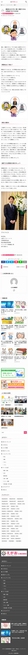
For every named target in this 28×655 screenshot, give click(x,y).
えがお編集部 (14, 287)
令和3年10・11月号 (15, 508)
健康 (4, 13)
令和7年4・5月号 (5, 536)
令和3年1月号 (17, 13)
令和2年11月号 (21, 501)
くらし (4, 464)
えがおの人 (5, 445)
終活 (4, 456)
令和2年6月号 (4, 498)
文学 (4, 473)
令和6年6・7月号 (14, 528)
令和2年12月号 (5, 503)
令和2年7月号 (12, 498)
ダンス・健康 (6, 481)
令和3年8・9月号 (5, 508)
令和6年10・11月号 (15, 531)
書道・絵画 (5, 470)
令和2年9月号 (4, 501)
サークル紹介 (6, 467)
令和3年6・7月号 (14, 506)
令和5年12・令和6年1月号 (7, 526)
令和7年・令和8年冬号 (15, 538)
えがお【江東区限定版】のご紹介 (8, 648)
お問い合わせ (14, 650)
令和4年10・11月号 (15, 516)
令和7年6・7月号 (14, 536)
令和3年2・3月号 (21, 503)
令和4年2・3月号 (18, 511)
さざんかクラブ (6, 486)
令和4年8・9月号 (5, 516)
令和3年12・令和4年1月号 (7, 511)
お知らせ (5, 489)
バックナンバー (23, 648)
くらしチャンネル (9, 13)
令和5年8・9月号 (5, 523)
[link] (14, 290)
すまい (4, 462)
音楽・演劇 (5, 478)
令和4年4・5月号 (5, 513)
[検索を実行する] (25, 432)
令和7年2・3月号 (18, 533)
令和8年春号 (18, 541)
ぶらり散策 (5, 448)
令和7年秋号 (4, 541)
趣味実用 (5, 475)
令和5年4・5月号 (5, 521)
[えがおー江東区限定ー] (14, 2)
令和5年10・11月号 (15, 523)
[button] (26, 2)
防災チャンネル (6, 451)
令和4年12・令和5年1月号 (7, 518)
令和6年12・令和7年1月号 (7, 533)
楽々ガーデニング (7, 442)
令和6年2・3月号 (18, 526)
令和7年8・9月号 (5, 538)
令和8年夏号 (11, 541)
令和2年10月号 (12, 501)
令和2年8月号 (20, 498)
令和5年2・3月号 (18, 518)
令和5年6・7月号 (14, 521)
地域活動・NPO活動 (7, 484)
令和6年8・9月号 (5, 531)
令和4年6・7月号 (14, 513)
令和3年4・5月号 (5, 506)
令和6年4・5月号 (5, 528)
